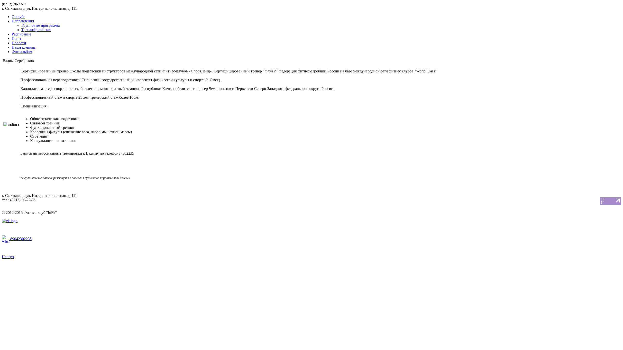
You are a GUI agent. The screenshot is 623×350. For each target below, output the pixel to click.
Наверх (8, 257)
